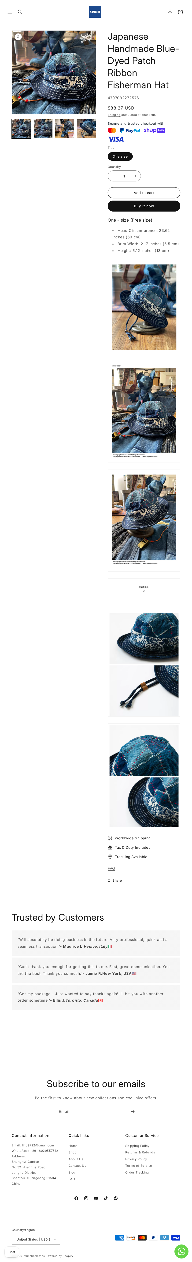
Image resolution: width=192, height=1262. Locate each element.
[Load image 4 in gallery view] (86, 128)
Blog (72, 1172)
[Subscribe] (133, 1111)
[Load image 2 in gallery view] (43, 128)
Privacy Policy (136, 1159)
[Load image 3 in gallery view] (64, 128)
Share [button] (117, 880)
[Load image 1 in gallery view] (21, 128)
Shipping (114, 115)
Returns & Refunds (140, 1152)
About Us (76, 1159)
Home (73, 1146)
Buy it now (144, 206)
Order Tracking (137, 1172)
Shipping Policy (137, 1146)
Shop (73, 1152)
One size (120, 156)
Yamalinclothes (34, 1256)
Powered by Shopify (60, 1256)
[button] (10, 12)
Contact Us (77, 1165)
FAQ (111, 868)
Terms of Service (138, 1165)
